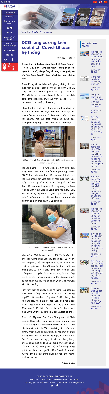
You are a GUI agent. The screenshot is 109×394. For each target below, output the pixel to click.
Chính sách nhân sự (9, 51)
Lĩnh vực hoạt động (9, 22)
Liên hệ (9, 55)
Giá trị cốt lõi (8, 44)
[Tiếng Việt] (95, 2)
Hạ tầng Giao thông (8, 29)
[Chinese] (106, 2)
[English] (101, 2)
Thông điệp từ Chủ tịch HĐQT (9, 18)
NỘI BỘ (7, 2)
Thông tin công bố (8, 38)
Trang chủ (10, 12)
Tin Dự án (7, 33)
